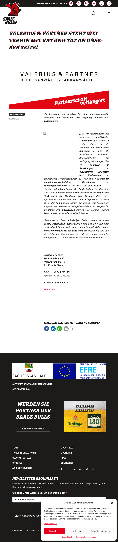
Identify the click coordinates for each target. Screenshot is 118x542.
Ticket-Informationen (24, 453)
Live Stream (67, 448)
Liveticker (66, 453)
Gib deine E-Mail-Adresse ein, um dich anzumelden (39, 492)
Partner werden (33, 429)
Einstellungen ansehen (101, 531)
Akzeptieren (54, 531)
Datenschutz (81, 537)
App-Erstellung (21, 389)
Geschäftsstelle (21, 458)
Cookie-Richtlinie (68, 537)
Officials (17, 463)
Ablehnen (77, 531)
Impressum (91, 537)
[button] (112, 502)
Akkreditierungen (22, 468)
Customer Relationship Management (32, 384)
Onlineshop (67, 463)
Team (15, 448)
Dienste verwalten (50, 524)
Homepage (49, 289)
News (63, 458)
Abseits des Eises (16, 114)
